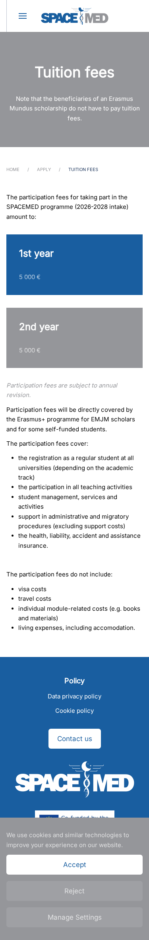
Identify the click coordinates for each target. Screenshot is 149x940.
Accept (74, 865)
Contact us (74, 739)
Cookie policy (74, 710)
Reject (74, 891)
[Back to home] (74, 16)
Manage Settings (75, 917)
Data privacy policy (74, 696)
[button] (22, 16)
